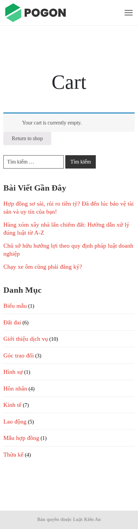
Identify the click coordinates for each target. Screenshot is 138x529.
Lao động (14, 421)
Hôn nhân (15, 388)
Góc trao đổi (18, 355)
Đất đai (12, 322)
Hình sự (13, 371)
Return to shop (27, 138)
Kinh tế (12, 405)
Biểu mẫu (15, 305)
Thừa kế (13, 454)
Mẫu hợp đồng (21, 438)
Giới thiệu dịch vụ (25, 338)
